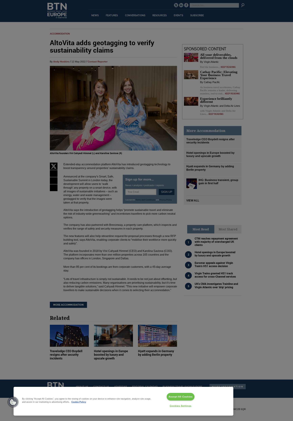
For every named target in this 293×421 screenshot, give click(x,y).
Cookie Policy (78, 402)
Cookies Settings (181, 405)
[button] (13, 402)
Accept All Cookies (181, 396)
